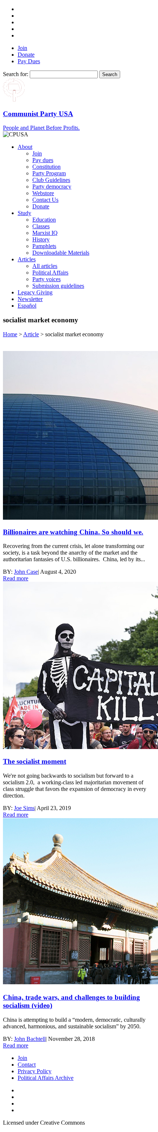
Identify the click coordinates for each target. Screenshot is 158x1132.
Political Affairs (50, 272)
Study (24, 213)
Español (27, 305)
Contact (27, 1064)
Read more (15, 578)
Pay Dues (29, 61)
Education (44, 219)
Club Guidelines (51, 180)
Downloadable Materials (60, 253)
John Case (26, 572)
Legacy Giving (35, 292)
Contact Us (45, 200)
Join (22, 48)
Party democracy (51, 186)
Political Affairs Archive (45, 1078)
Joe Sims (24, 808)
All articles (44, 266)
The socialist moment (34, 761)
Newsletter (30, 299)
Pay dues (42, 160)
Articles (27, 259)
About (25, 147)
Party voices (46, 279)
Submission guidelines (58, 286)
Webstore (43, 193)
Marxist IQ (45, 233)
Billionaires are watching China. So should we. (73, 532)
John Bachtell (30, 1039)
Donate (26, 54)
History (41, 239)
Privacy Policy (34, 1071)
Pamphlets (44, 246)
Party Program (49, 173)
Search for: (15, 74)
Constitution (46, 167)
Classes (41, 226)
